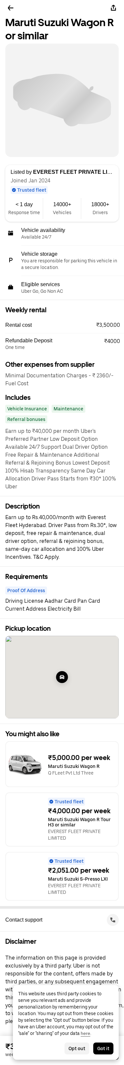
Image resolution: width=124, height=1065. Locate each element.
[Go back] (11, 8)
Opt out (76, 1048)
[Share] (113, 8)
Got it (103, 1048)
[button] (64, 325)
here (85, 1033)
